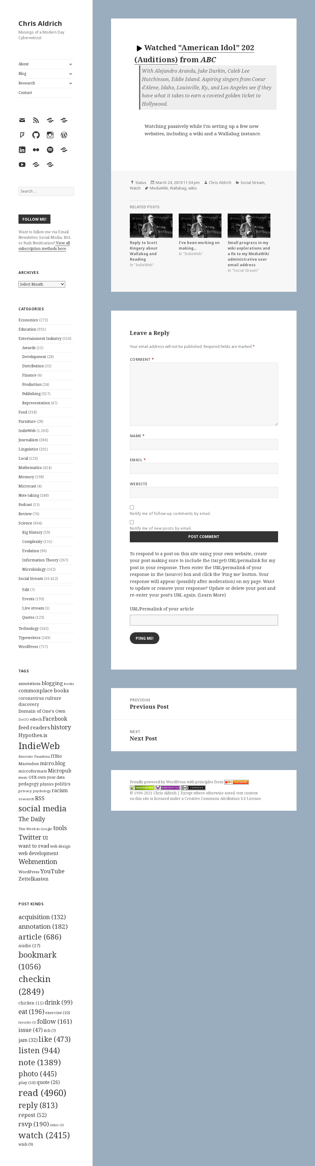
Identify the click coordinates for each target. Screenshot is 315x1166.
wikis (192, 188)
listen (39, 1050)
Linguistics (28, 449)
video (57, 1125)
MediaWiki (159, 188)
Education (27, 329)
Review (25, 513)
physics (47, 784)
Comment (142, 359)
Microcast (27, 486)
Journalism (28, 439)
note (39, 1062)
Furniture (27, 421)
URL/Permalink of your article (162, 609)
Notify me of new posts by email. (161, 528)
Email (138, 460)
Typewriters (29, 637)
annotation (43, 926)
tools (60, 828)
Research (26, 83)
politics (62, 784)
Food (22, 412)
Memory (26, 476)
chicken (31, 1003)
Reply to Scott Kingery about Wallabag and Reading (144, 251)
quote (48, 1082)
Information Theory (40, 560)
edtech (36, 719)
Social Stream (30, 578)
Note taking (28, 495)
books (69, 683)
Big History (32, 532)
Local (23, 458)
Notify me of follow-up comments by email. (170, 513)
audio (29, 945)
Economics (28, 320)
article (40, 937)
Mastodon (28, 763)
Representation (36, 403)
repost (32, 1115)
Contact (25, 92)
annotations (29, 683)
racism (60, 790)
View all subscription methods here (44, 245)
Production (32, 384)
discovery (28, 704)
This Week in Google (35, 828)
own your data (51, 777)
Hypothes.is (32, 735)
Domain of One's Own (42, 711)
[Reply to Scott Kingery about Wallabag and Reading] (151, 226)
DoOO (23, 719)
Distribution (33, 366)
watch (44, 1135)
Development (34, 356)
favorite (27, 1022)
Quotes (28, 617)
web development (38, 853)
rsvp (33, 1123)
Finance (29, 375)
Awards (29, 347)
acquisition (42, 917)
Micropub (59, 770)
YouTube (52, 871)
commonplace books (43, 690)
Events (28, 598)
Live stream (33, 608)
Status (140, 182)
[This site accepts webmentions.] (167, 787)
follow (54, 1021)
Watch (135, 188)
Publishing (31, 393)
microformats (32, 771)
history (61, 727)
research (26, 799)
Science (25, 523)
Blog (22, 73)
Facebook (55, 718)
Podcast (25, 504)
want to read (33, 845)
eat (31, 1011)
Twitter (30, 837)
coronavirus (31, 698)
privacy (25, 791)
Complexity (32, 541)
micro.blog (53, 763)
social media (42, 808)
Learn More (211, 595)
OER (33, 777)
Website (139, 484)
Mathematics (30, 467)
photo (37, 1073)
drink (59, 1002)
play (27, 1082)
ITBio (56, 756)
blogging (52, 683)
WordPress (28, 646)
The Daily (31, 819)
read (42, 1092)
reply (38, 1105)
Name (137, 435)
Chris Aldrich (40, 23)
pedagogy (28, 784)
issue (30, 1030)
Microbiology (34, 569)
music (23, 777)
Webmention (37, 861)
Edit (25, 589)
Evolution (30, 550)
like (54, 1039)
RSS (40, 798)
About (23, 64)
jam (28, 1040)
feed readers (34, 727)
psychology (42, 791)
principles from (209, 782)
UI (45, 837)
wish (25, 1144)
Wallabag (178, 188)
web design (60, 846)
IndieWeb (27, 430)
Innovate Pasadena (34, 756)
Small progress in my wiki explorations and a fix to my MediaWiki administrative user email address (249, 253)
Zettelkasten (33, 878)
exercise (57, 1012)
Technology (28, 628)
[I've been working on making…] (200, 226)
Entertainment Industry (40, 338)
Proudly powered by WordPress (158, 782)
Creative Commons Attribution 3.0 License (223, 798)
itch (50, 1030)
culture (53, 698)
